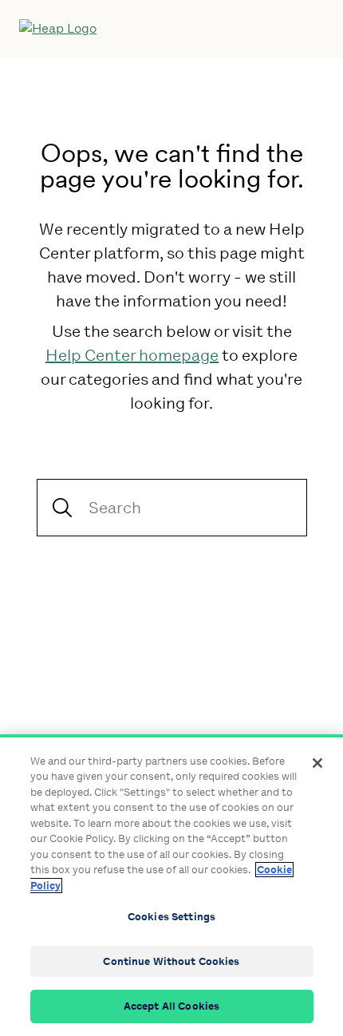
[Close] (317, 763)
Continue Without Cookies (171, 961)
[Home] (138, 28)
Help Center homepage (132, 355)
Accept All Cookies (171, 1006)
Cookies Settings (171, 917)
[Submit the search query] (62, 507)
